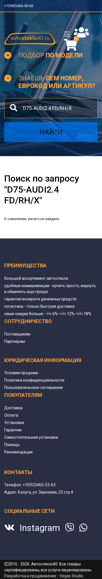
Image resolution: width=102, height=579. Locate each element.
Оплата (11, 415)
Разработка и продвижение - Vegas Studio (43, 576)
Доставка (13, 408)
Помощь (12, 444)
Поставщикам (17, 334)
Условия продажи (21, 373)
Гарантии (13, 430)
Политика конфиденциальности (34, 380)
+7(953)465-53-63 (20, 5)
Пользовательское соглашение (33, 387)
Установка (14, 422)
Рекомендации (18, 452)
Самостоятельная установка (31, 437)
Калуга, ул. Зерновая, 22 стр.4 (45, 492)
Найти (51, 132)
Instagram (40, 527)
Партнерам (14, 341)
